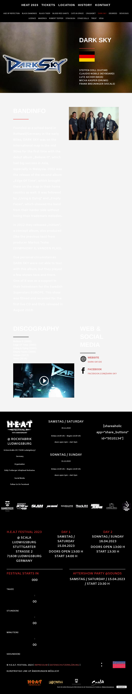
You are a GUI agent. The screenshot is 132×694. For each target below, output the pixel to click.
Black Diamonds (29, 13)
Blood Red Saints (60, 13)
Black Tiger (44, 13)
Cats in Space (77, 13)
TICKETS (48, 5)
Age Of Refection (11, 13)
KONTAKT (102, 5)
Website (93, 357)
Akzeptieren (121, 687)
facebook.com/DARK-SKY (102, 373)
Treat (94, 18)
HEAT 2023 (29, 5)
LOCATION (66, 5)
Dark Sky (102, 13)
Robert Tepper (56, 18)
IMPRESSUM (41, 665)
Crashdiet (91, 13)
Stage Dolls (83, 18)
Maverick (42, 18)
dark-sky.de (95, 362)
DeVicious (124, 13)
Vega (101, 18)
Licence (32, 18)
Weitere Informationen (108, 687)
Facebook (95, 369)
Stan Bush (70, 18)
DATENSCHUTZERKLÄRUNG (64, 665)
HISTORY (85, 5)
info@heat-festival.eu (26, 470)
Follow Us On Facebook (19, 484)
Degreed (113, 13)
